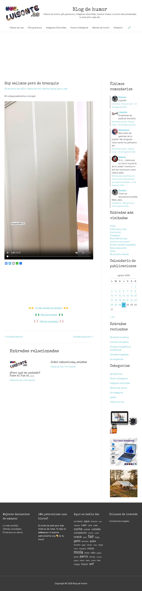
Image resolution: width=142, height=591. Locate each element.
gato (77, 541)
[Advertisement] (71, 52)
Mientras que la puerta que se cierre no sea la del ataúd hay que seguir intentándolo (123, 179)
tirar (99, 560)
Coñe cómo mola (118, 229)
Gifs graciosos (35, 27)
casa (95, 525)
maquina (82, 549)
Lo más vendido (10, 525)
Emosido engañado (119, 354)
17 (112, 300)
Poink (113, 226)
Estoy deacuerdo (118, 248)
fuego (97, 537)
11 (116, 295)
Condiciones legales (119, 521)
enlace (41, 532)
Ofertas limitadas (48, 314)
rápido (76, 561)
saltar (82, 560)
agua (87, 521)
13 (123, 295)
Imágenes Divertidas (56, 27)
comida (96, 529)
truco (84, 564)
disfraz (46, 88)
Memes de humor (101, 27)
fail (91, 536)
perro (59, 88)
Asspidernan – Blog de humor (123, 203)
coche (78, 529)
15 (131, 295)
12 (120, 295)
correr (90, 533)
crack (78, 537)
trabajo (77, 564)
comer (87, 529)
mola (78, 552)
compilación (80, 532)
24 (112, 304)
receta (92, 557)
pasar (99, 553)
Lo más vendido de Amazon (48, 308)
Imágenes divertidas (120, 383)
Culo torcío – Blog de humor (122, 104)
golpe (93, 541)
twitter (113, 397)
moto (86, 553)
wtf (91, 564)
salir (65, 88)
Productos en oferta (12, 532)
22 (131, 300)
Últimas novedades (49, 321)
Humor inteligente (79, 27)
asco (100, 521)
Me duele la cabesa (119, 337)
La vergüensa (116, 359)
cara (90, 525)
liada (95, 545)
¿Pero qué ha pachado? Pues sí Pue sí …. (25, 374)
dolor (85, 537)
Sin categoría (116, 392)
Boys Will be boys (118, 238)
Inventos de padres (119, 342)
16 (135, 295)
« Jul (112, 317)
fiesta (53, 88)
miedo (90, 548)
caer (84, 525)
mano (76, 549)
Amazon (94, 521)
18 (116, 300)
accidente (78, 521)
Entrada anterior (14, 337)
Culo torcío (115, 232)
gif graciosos (116, 373)
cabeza (77, 525)
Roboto (122, 157)
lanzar (89, 545)
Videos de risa (34, 88)
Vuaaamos (115, 235)
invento (77, 545)
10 (112, 295)
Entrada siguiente (83, 337)
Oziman (122, 97)
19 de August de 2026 (120, 206)
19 (120, 300)
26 (120, 304)
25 (116, 304)
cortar (96, 533)
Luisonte (122, 112)
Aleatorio (118, 27)
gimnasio (85, 541)
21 (127, 300)
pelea (76, 557)
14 (127, 295)
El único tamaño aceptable (123, 244)
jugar (84, 545)
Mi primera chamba (119, 254)
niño (93, 552)
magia (100, 545)
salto (88, 560)
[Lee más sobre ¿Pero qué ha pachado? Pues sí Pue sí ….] (18, 364)
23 (135, 300)
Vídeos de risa (17, 27)
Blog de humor (90, 9)
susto (93, 560)
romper (99, 557)
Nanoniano (123, 130)
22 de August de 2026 (126, 125)
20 (123, 300)
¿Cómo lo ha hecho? (120, 241)
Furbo (113, 251)
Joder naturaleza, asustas (68, 362)
